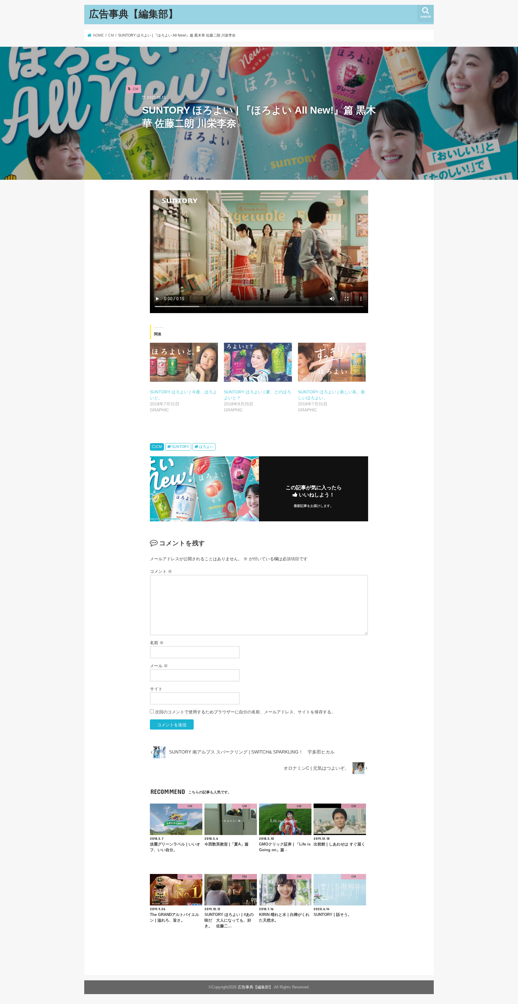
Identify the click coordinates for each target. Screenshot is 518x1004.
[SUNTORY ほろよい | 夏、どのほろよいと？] (258, 362)
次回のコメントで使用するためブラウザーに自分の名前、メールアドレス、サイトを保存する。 (245, 711)
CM (159, 447)
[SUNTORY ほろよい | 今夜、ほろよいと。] (184, 362)
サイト (156, 688)
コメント (161, 571)
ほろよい (206, 447)
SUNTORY (180, 447)
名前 (157, 642)
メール (159, 665)
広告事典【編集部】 (133, 13)
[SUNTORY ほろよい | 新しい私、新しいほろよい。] (332, 362)
